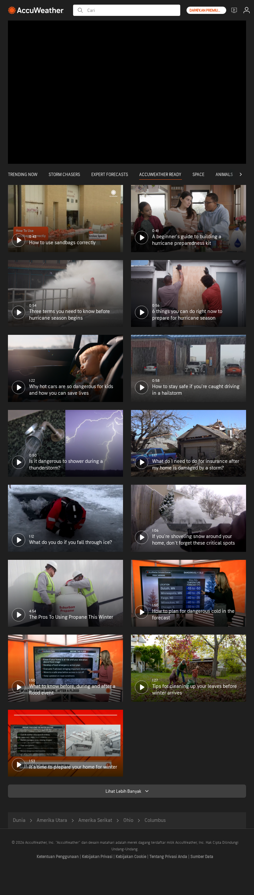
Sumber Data (201, 856)
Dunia (19, 820)
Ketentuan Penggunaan (58, 856)
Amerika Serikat (95, 820)
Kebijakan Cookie (131, 856)
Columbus (155, 820)
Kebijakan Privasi (97, 856)
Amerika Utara (52, 820)
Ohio (128, 820)
